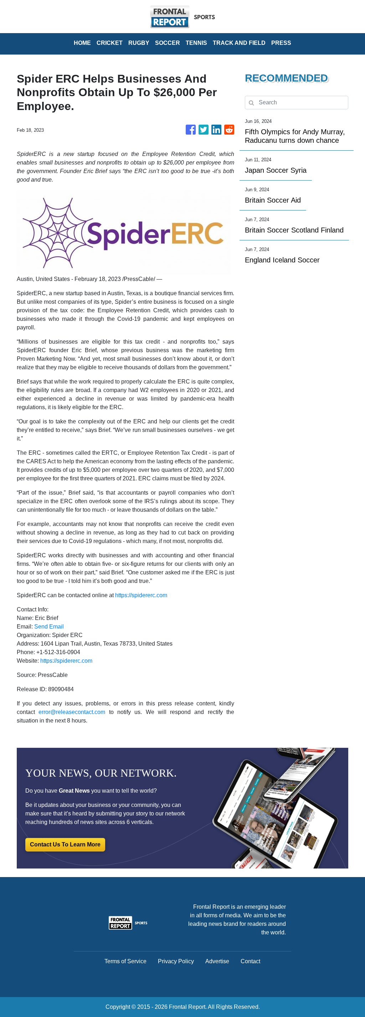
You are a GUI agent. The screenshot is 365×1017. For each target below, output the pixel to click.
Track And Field (239, 43)
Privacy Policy (176, 961)
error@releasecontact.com (71, 712)
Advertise (217, 961)
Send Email (49, 627)
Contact (250, 961)
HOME (82, 43)
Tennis (196, 43)
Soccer (167, 43)
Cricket (110, 43)
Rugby (138, 43)
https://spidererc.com (141, 595)
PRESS (281, 43)
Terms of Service (125, 961)
